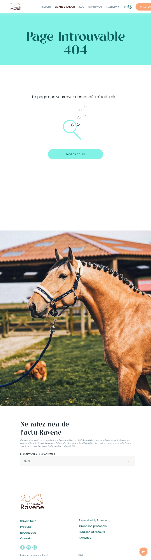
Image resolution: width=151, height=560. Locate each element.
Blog (81, 6)
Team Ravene (95, 6)
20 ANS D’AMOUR (65, 6)
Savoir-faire (28, 521)
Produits (46, 6)
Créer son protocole (93, 526)
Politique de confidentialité (34, 555)
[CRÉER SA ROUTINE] (143, 551)
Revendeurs (113, 6)
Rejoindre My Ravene (93, 520)
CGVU (81, 555)
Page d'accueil (75, 154)
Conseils (26, 538)
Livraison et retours (92, 532)
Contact (85, 537)
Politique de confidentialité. (61, 446)
